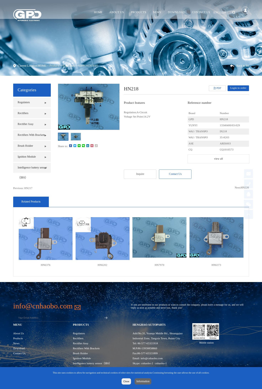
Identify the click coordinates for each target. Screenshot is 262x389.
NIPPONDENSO (88, 65)
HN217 (28, 187)
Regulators (69, 65)
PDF (218, 88)
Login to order (238, 88)
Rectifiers (78, 338)
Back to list (242, 65)
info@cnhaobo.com (152, 358)
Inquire (140, 174)
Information (143, 381)
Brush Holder (25, 145)
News (157, 12)
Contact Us (201, 12)
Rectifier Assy (26, 124)
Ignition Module (27, 156)
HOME (98, 12)
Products (138, 12)
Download (176, 12)
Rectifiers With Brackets (31, 135)
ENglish (220, 12)
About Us (116, 12)
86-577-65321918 (148, 343)
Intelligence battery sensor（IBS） (92, 363)
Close (126, 381)
